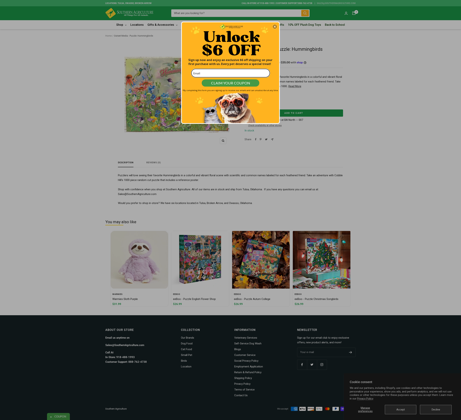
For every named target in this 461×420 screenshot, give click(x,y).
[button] (275, 26)
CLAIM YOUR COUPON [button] (230, 83)
